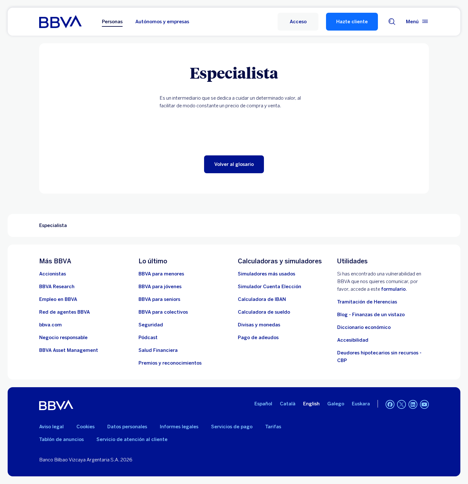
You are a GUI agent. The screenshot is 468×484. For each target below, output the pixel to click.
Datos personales (127, 427)
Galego (335, 404)
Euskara (361, 404)
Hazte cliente (352, 22)
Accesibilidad (352, 340)
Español (263, 404)
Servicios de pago (231, 427)
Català (287, 404)
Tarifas (273, 427)
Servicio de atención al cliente (131, 439)
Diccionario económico (364, 327)
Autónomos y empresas (162, 22)
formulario (393, 289)
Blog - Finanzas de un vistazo (371, 314)
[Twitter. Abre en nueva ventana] (401, 404)
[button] (298, 22)
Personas (112, 22)
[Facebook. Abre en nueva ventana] (390, 404)
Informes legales (179, 427)
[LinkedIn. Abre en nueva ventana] (412, 404)
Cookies (85, 427)
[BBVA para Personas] (60, 21)
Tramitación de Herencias (367, 302)
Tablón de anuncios (61, 439)
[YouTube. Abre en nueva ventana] (424, 404)
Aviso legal (51, 427)
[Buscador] (392, 21)
